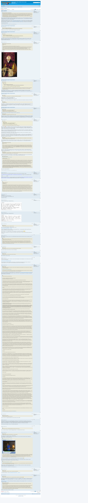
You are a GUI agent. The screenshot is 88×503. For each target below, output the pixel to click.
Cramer (34, 193)
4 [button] (37, 9)
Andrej (34, 10)
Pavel (34, 199)
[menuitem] (33, 493)
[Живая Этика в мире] (6, 3)
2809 (36, 26)
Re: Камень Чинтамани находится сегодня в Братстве (8, 25)
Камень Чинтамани (4, 8)
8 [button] (39, 9)
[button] (34, 9)
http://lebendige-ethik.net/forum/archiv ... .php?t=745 (15, 472)
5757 (36, 11)
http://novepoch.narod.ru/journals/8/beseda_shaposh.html (26, 272)
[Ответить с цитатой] (32, 10)
